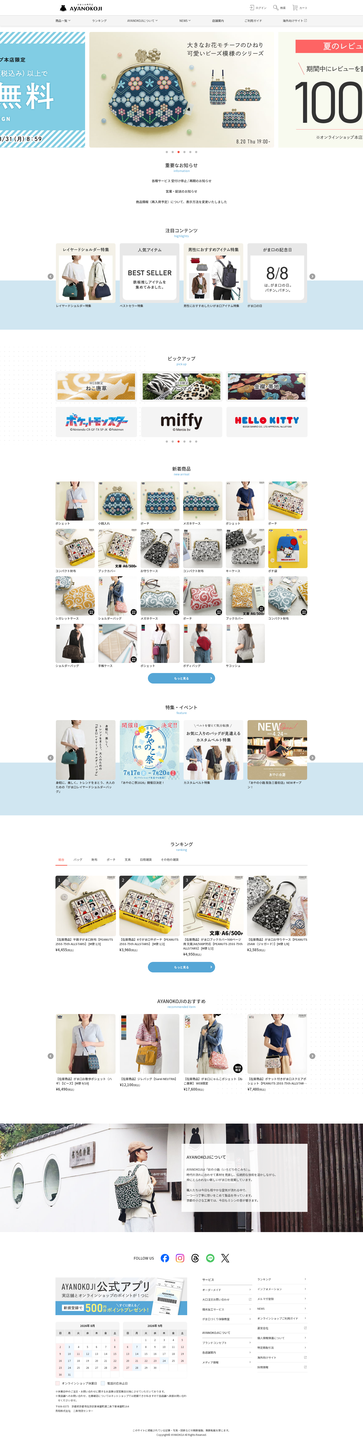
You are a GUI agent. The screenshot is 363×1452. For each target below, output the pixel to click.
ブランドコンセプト (214, 1343)
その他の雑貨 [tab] (170, 859)
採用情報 (262, 1367)
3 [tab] (178, 152)
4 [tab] (184, 152)
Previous (51, 276)
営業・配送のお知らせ (181, 191)
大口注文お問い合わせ (216, 1299)
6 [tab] (196, 152)
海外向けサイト (293, 21)
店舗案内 (218, 21)
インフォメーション (269, 1289)
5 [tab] (190, 152)
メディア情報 (210, 1362)
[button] (279, 7)
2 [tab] (173, 152)
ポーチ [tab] (111, 859)
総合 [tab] (61, 859)
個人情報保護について (271, 1338)
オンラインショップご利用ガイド (277, 1318)
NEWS (261, 1309)
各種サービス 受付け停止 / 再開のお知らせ (182, 181)
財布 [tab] (94, 859)
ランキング (99, 21)
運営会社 (262, 1328)
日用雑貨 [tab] (146, 859)
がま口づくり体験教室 (216, 1319)
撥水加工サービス (213, 1309)
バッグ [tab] (78, 859)
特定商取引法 (265, 1348)
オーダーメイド (211, 1290)
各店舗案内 (209, 1352)
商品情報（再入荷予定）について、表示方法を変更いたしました (181, 202)
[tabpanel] (181, 916)
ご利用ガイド (253, 21)
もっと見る (181, 678)
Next (312, 276)
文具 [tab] (128, 859)
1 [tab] (167, 152)
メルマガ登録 (265, 1299)
